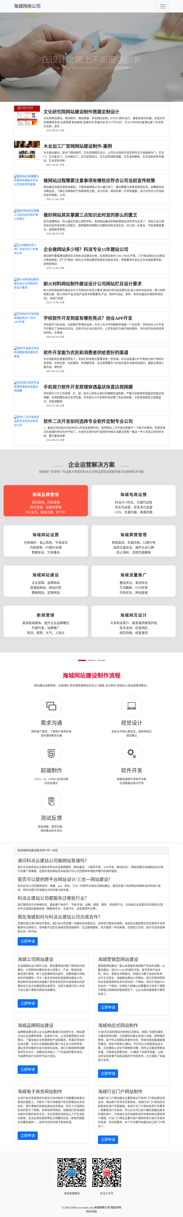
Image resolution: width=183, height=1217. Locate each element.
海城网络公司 (27, 6)
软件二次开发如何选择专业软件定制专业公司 (88, 421)
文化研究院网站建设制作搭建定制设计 (81, 111)
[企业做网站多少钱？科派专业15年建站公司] (27, 253)
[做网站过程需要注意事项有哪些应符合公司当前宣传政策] (27, 184)
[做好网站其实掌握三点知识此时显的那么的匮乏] (27, 218)
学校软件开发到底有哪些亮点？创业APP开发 (88, 318)
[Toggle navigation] (163, 6)
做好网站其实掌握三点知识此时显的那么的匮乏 (90, 215)
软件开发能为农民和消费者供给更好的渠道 (86, 352)
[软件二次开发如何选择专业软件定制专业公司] (27, 425)
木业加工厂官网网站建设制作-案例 (78, 146)
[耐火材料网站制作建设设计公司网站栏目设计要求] (27, 287)
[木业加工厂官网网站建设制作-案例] (27, 157)
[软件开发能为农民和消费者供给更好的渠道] (27, 356)
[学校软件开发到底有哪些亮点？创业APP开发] (27, 322)
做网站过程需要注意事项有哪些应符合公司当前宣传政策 (99, 180)
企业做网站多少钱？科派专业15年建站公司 (86, 249)
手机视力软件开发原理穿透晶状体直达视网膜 (88, 387)
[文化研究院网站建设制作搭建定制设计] (27, 123)
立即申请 (28, 941)
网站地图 (91, 1211)
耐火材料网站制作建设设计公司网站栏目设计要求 (93, 283)
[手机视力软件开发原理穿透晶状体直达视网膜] (27, 390)
